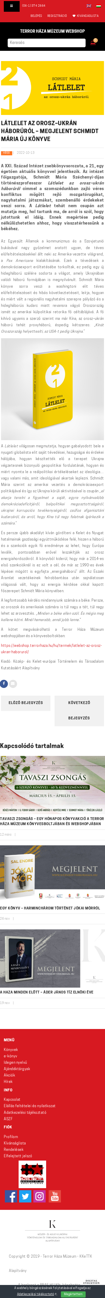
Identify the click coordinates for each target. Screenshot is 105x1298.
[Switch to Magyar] (97, 5)
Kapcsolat (12, 1100)
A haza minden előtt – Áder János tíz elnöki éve (47, 993)
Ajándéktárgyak (17, 1069)
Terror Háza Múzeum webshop (52, 32)
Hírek (6, 153)
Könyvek (11, 1050)
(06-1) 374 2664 (34, 6)
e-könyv (10, 1056)
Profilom (11, 1137)
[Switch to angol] (89, 5)
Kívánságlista (15, 1143)
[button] (96, 41)
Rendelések (13, 1150)
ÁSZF (8, 1119)
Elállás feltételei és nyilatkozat (30, 1106)
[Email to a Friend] (13, 684)
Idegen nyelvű (15, 1063)
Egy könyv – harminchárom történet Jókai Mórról (50, 908)
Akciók (9, 1076)
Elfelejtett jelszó (18, 1156)
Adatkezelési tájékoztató (25, 1113)
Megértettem (73, 1294)
